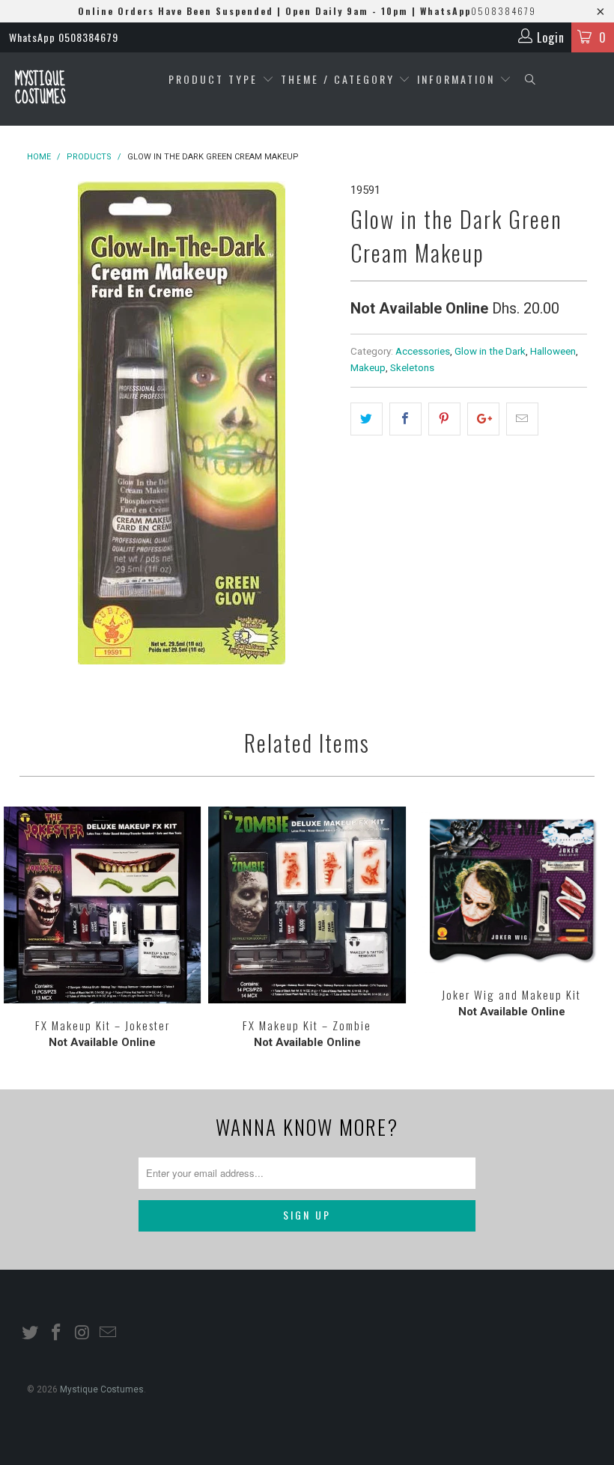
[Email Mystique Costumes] (108, 1333)
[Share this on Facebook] (405, 419)
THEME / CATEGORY (338, 79)
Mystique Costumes (40, 88)
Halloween (553, 351)
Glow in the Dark (490, 351)
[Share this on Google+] (483, 419)
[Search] (530, 79)
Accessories (422, 351)
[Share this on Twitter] (366, 419)
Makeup (368, 367)
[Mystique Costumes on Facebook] (57, 1333)
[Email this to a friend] (522, 419)
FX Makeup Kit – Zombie (306, 905)
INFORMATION (458, 79)
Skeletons (412, 367)
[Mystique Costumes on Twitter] (30, 1333)
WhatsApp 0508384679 (63, 37)
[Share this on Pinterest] (444, 419)
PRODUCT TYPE (215, 79)
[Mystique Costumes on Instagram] (82, 1333)
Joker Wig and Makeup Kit (511, 890)
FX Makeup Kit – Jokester (102, 905)
